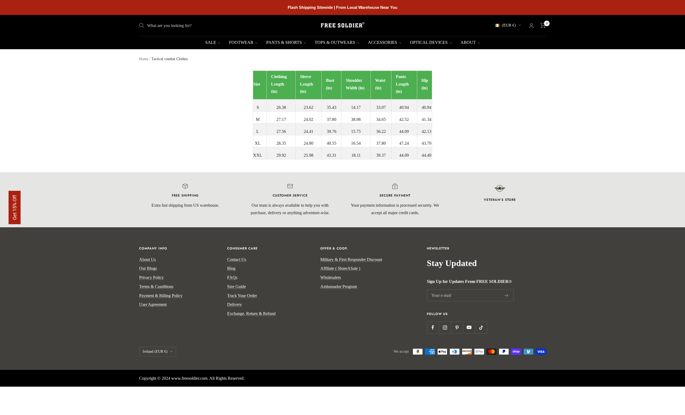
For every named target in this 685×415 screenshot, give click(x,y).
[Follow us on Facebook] (433, 327)
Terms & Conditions (156, 286)
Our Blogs (148, 268)
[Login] (531, 25)
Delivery (234, 304)
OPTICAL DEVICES (429, 42)
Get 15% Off (14, 207)
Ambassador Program (338, 286)
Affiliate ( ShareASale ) (340, 268)
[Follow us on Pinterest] (457, 327)
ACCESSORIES (383, 42)
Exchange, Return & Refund (251, 313)
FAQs (232, 277)
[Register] (506, 295)
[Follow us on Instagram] (445, 327)
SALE (211, 42)
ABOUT (469, 42)
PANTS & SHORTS (284, 42)
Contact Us (236, 259)
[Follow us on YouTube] (469, 327)
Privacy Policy (151, 277)
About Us (147, 259)
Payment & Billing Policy (160, 295)
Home (143, 59)
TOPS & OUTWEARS (335, 42)
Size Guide (236, 286)
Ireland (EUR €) (155, 351)
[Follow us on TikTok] (481, 327)
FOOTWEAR (241, 42)
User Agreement (153, 304)
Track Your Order (242, 295)
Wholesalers (330, 277)
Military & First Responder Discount (351, 259)
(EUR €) (509, 25)
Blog (231, 268)
